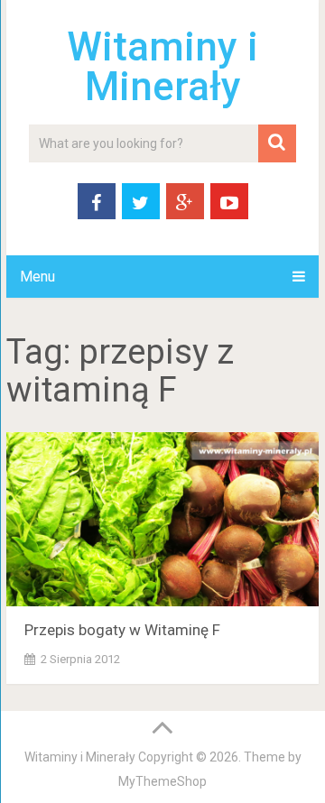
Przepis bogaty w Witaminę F (122, 630)
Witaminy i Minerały (162, 66)
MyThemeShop (162, 781)
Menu (37, 276)
